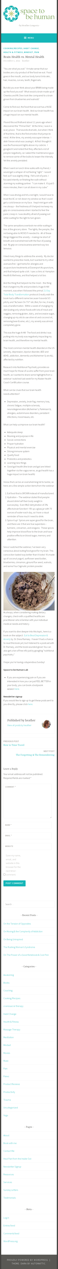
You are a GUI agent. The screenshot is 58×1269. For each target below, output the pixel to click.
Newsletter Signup (12, 1166)
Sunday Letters (10, 1189)
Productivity (9, 1091)
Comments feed (11, 1233)
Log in (6, 1217)
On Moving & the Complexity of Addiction (23, 931)
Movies (6, 1052)
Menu (31, 37)
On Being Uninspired (13, 939)
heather (25, 61)
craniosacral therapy (13, 1005)
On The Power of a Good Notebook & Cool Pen (26, 954)
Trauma (7, 1099)
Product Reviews (11, 1084)
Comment (10, 786)
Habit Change (31, 48)
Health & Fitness (13, 52)
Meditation (8, 1037)
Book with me (10, 1143)
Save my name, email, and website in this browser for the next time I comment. (13, 865)
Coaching (7, 990)
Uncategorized (10, 1107)
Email (8, 835)
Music (6, 1060)
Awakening (8, 974)
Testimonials (9, 1197)
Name (8, 825)
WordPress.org (10, 1241)
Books (6, 982)
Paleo (6, 1076)
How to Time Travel (13, 743)
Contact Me (8, 1150)
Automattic (38, 1263)
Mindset (28, 52)
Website (9, 846)
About (6, 1135)
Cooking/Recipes (12, 48)
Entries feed (9, 1225)
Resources (8, 1174)
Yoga (5, 1115)
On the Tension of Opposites (17, 923)
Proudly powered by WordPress (27, 1260)
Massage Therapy (11, 1029)
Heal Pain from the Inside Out (17, 1158)
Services (7, 1182)
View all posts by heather (19, 725)
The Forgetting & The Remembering (35, 753)
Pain (36, 52)
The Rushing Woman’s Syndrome (19, 947)
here (17, 688)
